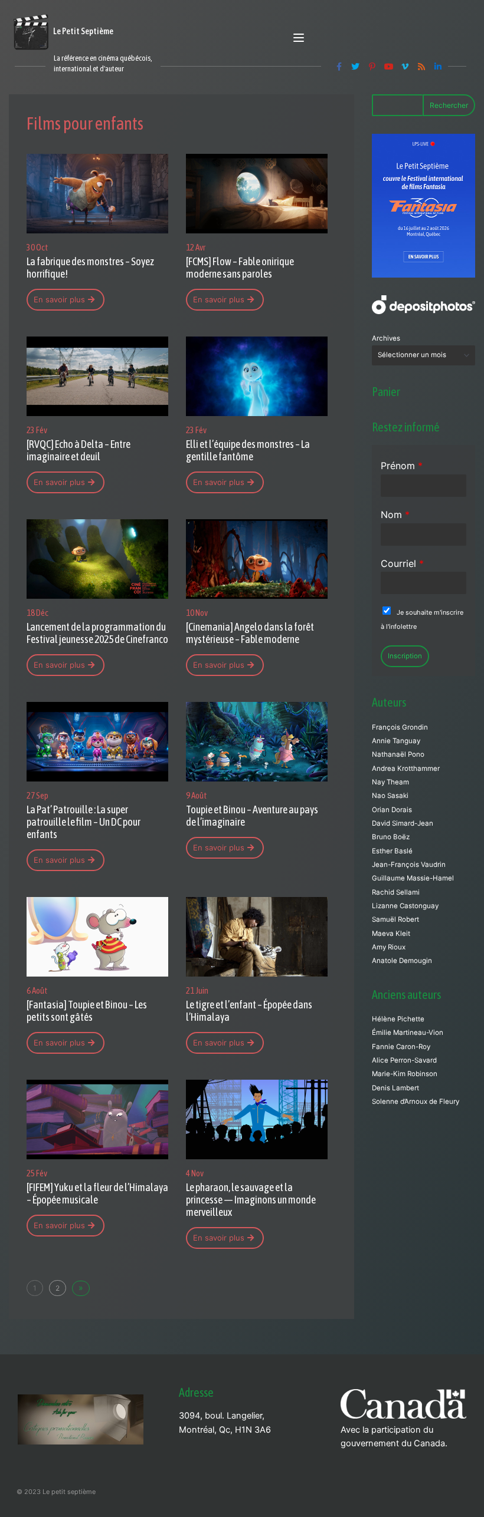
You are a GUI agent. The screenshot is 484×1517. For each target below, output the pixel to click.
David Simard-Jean (402, 823)
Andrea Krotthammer (406, 768)
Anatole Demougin (402, 961)
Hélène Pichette (398, 1019)
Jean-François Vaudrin (409, 864)
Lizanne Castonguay (405, 906)
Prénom (402, 465)
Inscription (405, 656)
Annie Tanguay (396, 741)
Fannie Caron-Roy (401, 1047)
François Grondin (400, 727)
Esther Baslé (392, 851)
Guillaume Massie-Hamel (413, 878)
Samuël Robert (395, 919)
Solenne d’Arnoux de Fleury (415, 1101)
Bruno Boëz (391, 837)
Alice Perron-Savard (404, 1060)
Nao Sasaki (390, 796)
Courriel (402, 563)
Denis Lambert (395, 1088)
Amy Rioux (388, 947)
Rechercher (449, 105)
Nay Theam (390, 782)
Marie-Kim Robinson (404, 1074)
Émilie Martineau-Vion (407, 1032)
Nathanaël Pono (398, 754)
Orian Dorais (392, 810)
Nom (395, 514)
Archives (386, 338)
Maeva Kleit (391, 933)
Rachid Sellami (396, 892)
